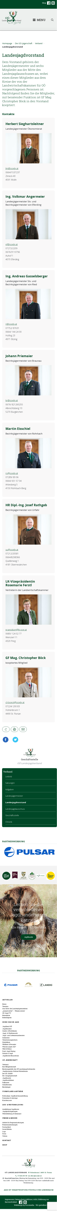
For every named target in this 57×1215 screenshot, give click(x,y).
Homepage (7, 43)
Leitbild (8, 776)
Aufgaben (9, 789)
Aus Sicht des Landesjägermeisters (14, 1009)
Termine (5, 1006)
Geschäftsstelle (12, 815)
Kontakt (6, 1140)
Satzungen (10, 783)
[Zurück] (6, 729)
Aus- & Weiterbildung (12, 1105)
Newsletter (6, 1015)
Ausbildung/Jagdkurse (10, 1109)
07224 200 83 (22, 1176)
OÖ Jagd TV (6, 1013)
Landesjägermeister (14, 796)
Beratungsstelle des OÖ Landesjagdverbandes (18, 1069)
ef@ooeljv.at (12, 244)
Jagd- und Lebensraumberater (13, 1035)
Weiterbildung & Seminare (11, 1114)
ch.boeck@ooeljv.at (15, 702)
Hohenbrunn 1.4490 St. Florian (41, 1172)
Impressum (9, 1199)
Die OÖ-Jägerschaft (23, 43)
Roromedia (29, 1205)
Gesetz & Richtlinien (9, 1031)
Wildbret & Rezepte (9, 1044)
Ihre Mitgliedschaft (9, 1067)
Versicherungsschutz (10, 1040)
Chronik (8, 822)
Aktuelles (7, 1000)
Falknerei (5, 1082)
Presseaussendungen (10, 1125)
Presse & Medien (9, 1118)
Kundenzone (7, 1100)
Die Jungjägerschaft (9, 1076)
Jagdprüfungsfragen (10, 1111)
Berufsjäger (6, 1087)
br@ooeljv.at (12, 400)
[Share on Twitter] (14, 739)
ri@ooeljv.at (11, 324)
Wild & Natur (7, 1049)
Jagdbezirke (7, 1029)
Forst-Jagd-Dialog (8, 1051)
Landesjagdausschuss (15, 809)
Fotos (4, 1134)
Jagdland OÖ (7, 1026)
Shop (44, 3)
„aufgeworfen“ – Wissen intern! (13, 1011)
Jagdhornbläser (8, 1080)
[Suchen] (52, 19)
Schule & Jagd (7, 1053)
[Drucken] (14, 729)
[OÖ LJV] (28, 1163)
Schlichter (6, 1038)
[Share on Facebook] (6, 739)
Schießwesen (7, 1085)
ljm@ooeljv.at (12, 168)
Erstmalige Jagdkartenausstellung (15, 1096)
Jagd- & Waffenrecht (10, 1033)
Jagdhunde (28, 937)
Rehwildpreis (6, 1017)
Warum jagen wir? (9, 1047)
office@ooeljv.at (36, 1176)
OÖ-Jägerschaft (10, 1060)
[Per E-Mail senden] (23, 729)
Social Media (7, 1129)
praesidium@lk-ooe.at (16, 629)
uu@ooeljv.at (12, 549)
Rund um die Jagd (10, 1022)
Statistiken (6, 1042)
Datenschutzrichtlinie (23, 1199)
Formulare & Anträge (12, 1091)
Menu (40, 20)
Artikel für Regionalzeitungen (13, 1122)
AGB (35, 1199)
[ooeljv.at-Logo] (28, 18)
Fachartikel (6, 1127)
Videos (4, 1136)
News (4, 1004)
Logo (4, 1131)
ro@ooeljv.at (12, 473)
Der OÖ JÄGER (7, 1073)
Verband (38, 43)
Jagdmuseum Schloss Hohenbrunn (15, 1071)
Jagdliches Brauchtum (10, 1056)
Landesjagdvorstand (15, 802)
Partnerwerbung (28, 970)
